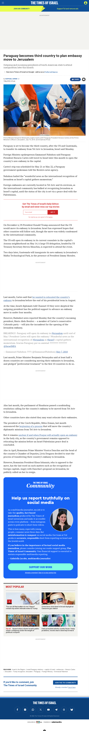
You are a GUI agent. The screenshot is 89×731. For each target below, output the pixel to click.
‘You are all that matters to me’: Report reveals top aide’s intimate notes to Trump (21, 607)
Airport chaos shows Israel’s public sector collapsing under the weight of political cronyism (22, 630)
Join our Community (21, 9)
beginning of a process (30, 426)
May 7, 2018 (62, 351)
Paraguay (37, 671)
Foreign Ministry (47, 671)
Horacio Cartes (70, 669)
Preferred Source (51, 72)
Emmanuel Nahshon (61, 671)
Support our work (40, 567)
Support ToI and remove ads (67, 9)
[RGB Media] (39, 722)
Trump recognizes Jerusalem (23, 671)
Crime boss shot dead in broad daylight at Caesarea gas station (57, 607)
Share (76, 79)
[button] (85, 3)
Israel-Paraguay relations (34, 669)
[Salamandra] (57, 722)
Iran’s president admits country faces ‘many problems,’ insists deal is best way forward (58, 629)
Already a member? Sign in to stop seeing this (40, 572)
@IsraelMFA (9, 346)
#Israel (50, 339)
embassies (60, 669)
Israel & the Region (18, 669)
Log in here (72, 687)
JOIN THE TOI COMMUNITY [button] (65, 683)
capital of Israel (50, 669)
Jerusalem (8, 671)
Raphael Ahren (11, 79)
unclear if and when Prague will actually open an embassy (47, 435)
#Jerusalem (57, 333)
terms (50, 217)
